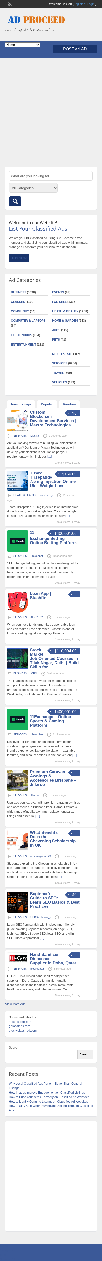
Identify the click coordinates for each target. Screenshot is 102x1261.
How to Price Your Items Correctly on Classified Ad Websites (49, 1097)
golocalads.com (19, 1026)
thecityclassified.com (23, 1030)
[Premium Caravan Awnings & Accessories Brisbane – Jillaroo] (17, 789)
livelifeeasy (46, 495)
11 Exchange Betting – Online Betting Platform (53, 537)
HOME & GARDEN (65, 320)
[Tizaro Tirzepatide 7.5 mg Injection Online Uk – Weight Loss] (17, 489)
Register (79, 4)
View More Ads (15, 1004)
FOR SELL (59, 302)
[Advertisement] (51, 112)
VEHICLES (59, 382)
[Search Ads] (15, 201)
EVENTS (58, 292)
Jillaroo (34, 795)
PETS (56, 339)
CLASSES (18, 302)
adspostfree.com (20, 1022)
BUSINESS (18, 292)
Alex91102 (36, 617)
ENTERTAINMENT (23, 344)
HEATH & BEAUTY (65, 311)
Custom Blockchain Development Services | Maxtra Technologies (53, 418)
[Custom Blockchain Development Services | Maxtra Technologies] (17, 430)
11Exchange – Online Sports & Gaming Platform (50, 721)
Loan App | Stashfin (40, 595)
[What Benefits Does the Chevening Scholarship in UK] (17, 850)
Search (14, 1047)
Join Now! (19, 258)
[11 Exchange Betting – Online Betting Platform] (17, 550)
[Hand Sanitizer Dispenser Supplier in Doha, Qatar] (17, 963)
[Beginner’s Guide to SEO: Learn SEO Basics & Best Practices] (17, 911)
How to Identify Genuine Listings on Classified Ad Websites (48, 1101)
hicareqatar (37, 968)
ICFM (33, 673)
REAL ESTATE (62, 354)
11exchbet (36, 555)
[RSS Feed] (9, 4)
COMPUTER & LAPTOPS (28, 320)
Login (91, 4)
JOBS (56, 330)
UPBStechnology (40, 917)
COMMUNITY (20, 311)
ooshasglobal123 (40, 856)
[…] (49, 456)
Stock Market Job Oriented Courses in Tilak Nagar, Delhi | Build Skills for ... (54, 658)
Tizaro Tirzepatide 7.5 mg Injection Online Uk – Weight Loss (53, 479)
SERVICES (59, 363)
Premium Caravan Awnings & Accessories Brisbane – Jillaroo (53, 778)
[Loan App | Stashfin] (17, 611)
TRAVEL (58, 373)
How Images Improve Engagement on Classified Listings (47, 1092)
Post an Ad (75, 49)
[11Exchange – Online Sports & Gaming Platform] (17, 729)
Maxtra (34, 435)
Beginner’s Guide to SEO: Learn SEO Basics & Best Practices (55, 900)
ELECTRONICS (21, 335)
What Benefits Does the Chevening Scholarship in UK (53, 839)
